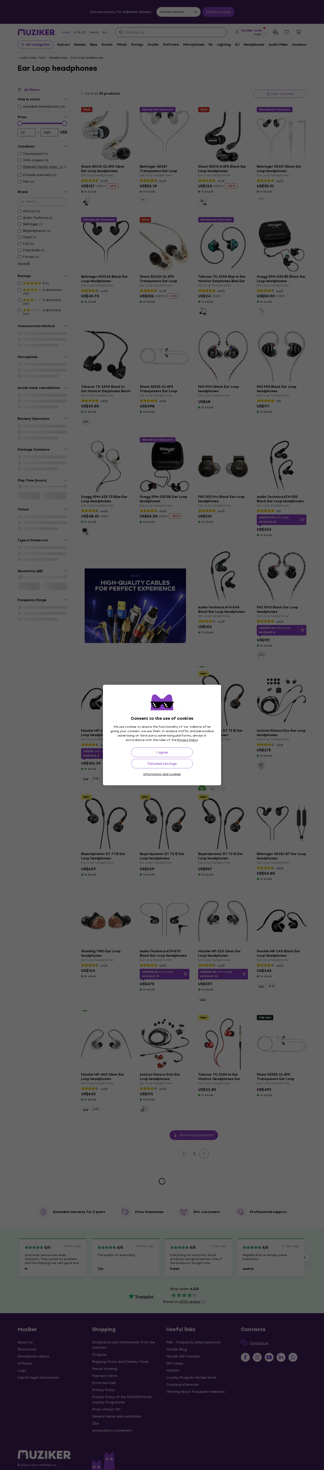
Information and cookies (162, 774)
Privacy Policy (187, 739)
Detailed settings (162, 763)
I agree (162, 752)
